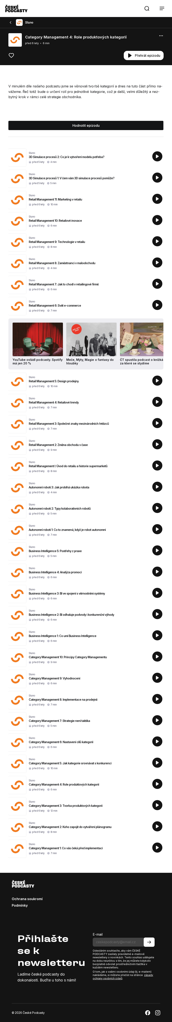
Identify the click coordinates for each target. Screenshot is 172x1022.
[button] (147, 8)
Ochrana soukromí (27, 899)
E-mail (98, 934)
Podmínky (20, 905)
